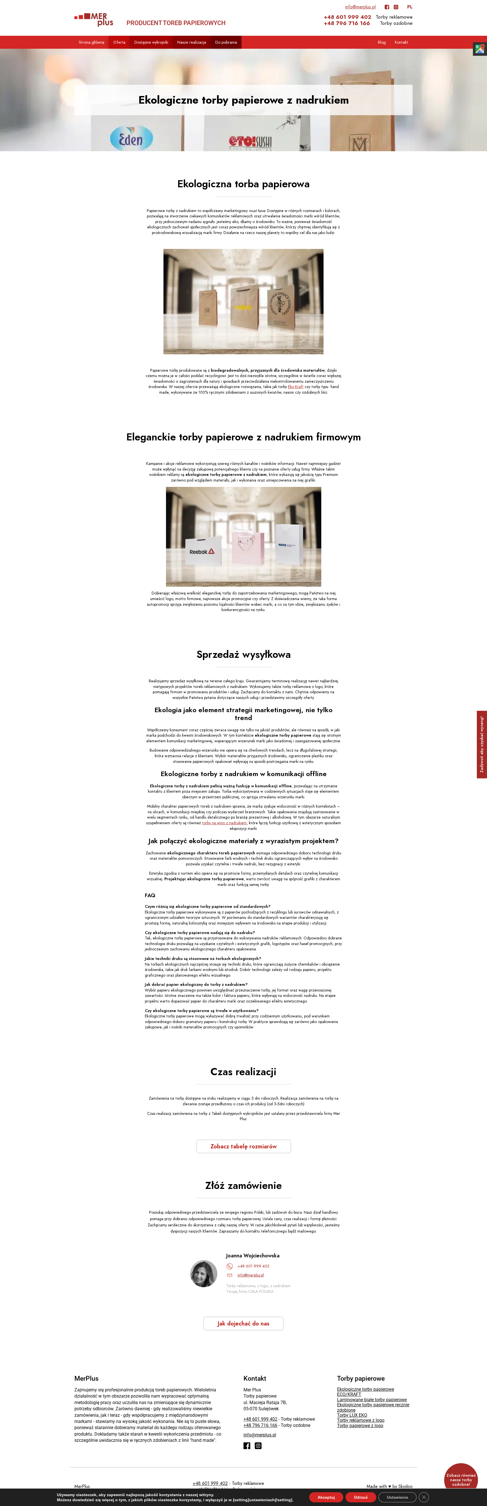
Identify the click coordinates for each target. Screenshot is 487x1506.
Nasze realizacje (191, 42)
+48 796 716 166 (347, 23)
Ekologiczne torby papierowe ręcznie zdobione (373, 1407)
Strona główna (91, 42)
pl (410, 7)
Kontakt (401, 42)
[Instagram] (396, 7)
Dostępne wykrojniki (151, 42)
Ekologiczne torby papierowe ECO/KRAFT (365, 1392)
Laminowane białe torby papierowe (372, 1399)
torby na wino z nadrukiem (224, 823)
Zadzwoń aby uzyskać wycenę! (481, 744)
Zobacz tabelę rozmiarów (244, 1146)
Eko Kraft (296, 386)
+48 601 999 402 (347, 17)
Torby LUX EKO (352, 1415)
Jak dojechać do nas (243, 1323)
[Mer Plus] (93, 20)
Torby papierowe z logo (360, 1425)
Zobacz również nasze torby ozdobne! (461, 1480)
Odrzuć (361, 1497)
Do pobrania (226, 42)
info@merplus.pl (360, 7)
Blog (382, 42)
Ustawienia (397, 1497)
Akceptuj (326, 1497)
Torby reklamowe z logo (360, 1420)
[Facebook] (387, 7)
